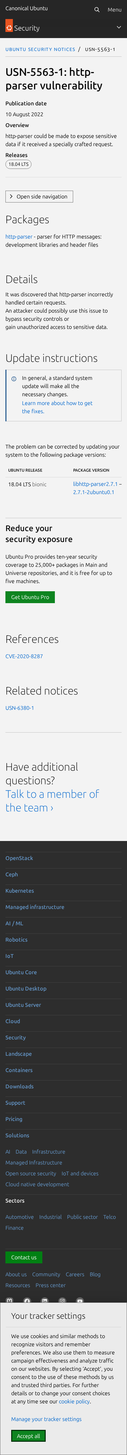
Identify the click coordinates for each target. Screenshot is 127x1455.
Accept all (28, 1436)
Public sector (82, 1217)
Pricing (13, 1119)
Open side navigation (42, 196)
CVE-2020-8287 (24, 656)
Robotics (16, 939)
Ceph (11, 874)
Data (21, 1152)
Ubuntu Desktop (25, 988)
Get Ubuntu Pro (30, 597)
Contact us (24, 1257)
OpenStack (19, 858)
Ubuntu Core (21, 972)
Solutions (17, 1135)
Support (15, 1103)
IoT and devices (80, 1173)
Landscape (18, 1054)
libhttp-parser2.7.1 (95, 484)
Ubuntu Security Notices (40, 49)
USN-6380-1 (19, 708)
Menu (115, 9)
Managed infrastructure (34, 907)
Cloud (12, 1021)
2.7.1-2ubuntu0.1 (93, 492)
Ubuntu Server (23, 1005)
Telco (109, 1217)
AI (7, 1152)
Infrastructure (48, 1152)
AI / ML (14, 923)
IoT (9, 956)
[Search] (96, 9)
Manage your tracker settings (46, 1419)
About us (16, 1274)
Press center (51, 1285)
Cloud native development (37, 1184)
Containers (19, 1070)
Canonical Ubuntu (26, 8)
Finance (14, 1228)
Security (15, 1037)
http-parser (19, 236)
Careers (75, 1274)
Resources (17, 1285)
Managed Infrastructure (33, 1162)
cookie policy (74, 1401)
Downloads (19, 1086)
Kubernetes (19, 891)
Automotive (19, 1217)
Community (46, 1274)
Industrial (50, 1217)
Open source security (30, 1173)
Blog (95, 1274)
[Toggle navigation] (119, 27)
